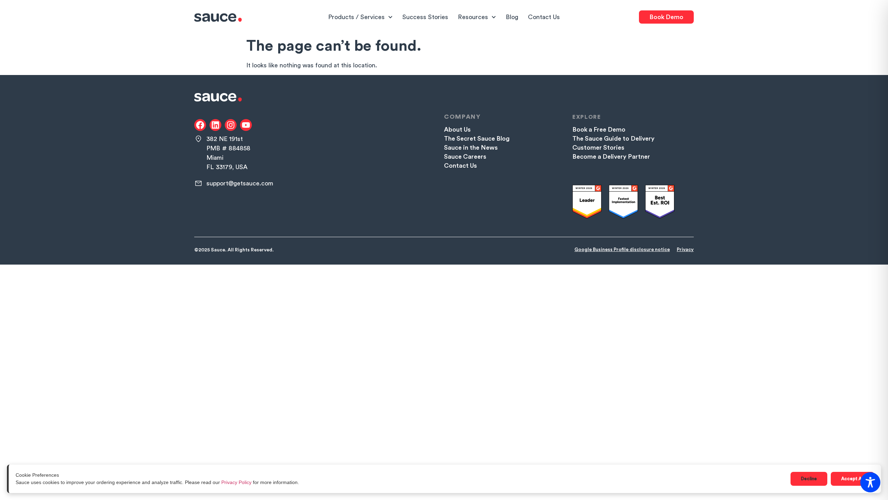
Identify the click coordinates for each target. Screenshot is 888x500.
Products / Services (356, 17)
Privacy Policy (236, 482)
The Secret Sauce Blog (477, 138)
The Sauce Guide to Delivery (613, 138)
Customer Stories (598, 147)
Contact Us (544, 17)
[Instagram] (231, 125)
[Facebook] (200, 125)
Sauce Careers (465, 156)
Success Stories (425, 17)
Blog (512, 17)
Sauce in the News (471, 147)
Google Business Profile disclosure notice (622, 249)
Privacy (685, 249)
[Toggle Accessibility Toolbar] (870, 482)
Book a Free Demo (598, 129)
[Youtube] (246, 125)
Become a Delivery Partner (611, 156)
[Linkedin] (215, 125)
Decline (809, 478)
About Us (457, 129)
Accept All (852, 478)
